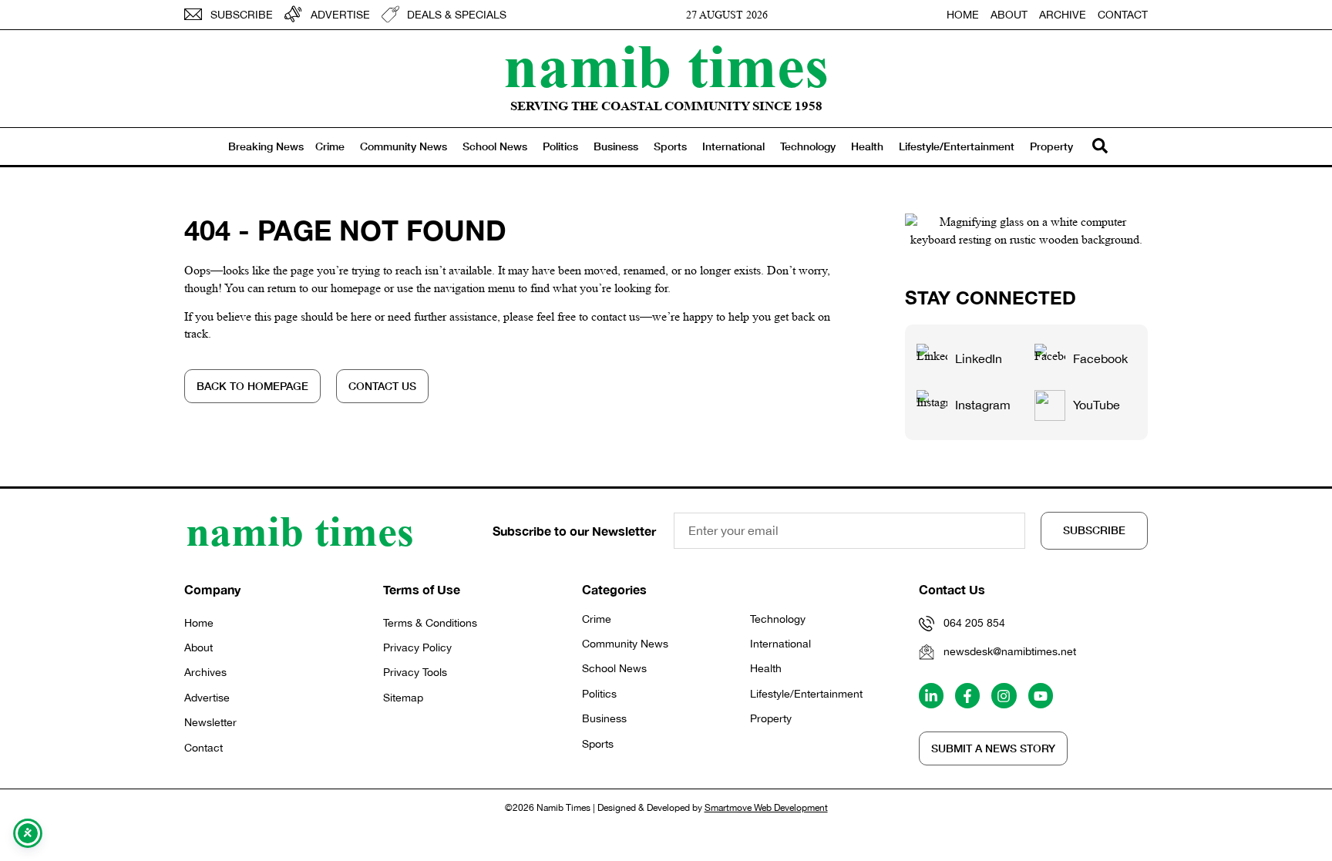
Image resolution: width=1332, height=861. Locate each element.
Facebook (1100, 358)
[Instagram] (1003, 695)
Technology (808, 146)
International (733, 146)
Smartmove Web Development (766, 807)
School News (494, 146)
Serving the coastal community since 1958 (666, 106)
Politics (560, 146)
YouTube (1096, 405)
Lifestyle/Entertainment (956, 146)
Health (867, 146)
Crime (330, 146)
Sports (670, 146)
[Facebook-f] (967, 695)
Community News (403, 146)
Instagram (983, 405)
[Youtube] (1040, 695)
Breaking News (266, 146)
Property (1051, 146)
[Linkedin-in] (931, 695)
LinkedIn (978, 358)
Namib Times (666, 65)
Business (616, 146)
